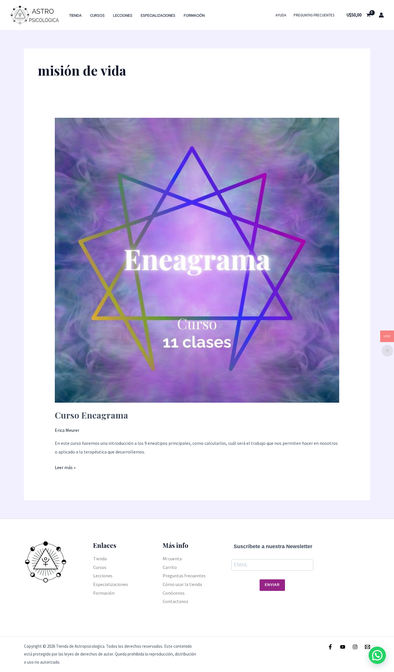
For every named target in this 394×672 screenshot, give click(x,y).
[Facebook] (330, 646)
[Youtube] (342, 646)
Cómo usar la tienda (182, 584)
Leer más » (65, 466)
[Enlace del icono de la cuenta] (381, 15)
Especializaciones (158, 15)
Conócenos (174, 593)
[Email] (367, 646)
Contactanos (175, 601)
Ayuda (280, 15)
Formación (194, 15)
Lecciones (122, 15)
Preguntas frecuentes (314, 15)
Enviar (272, 585)
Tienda (75, 15)
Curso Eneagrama (91, 415)
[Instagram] (355, 646)
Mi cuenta (172, 558)
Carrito (170, 567)
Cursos (97, 15)
